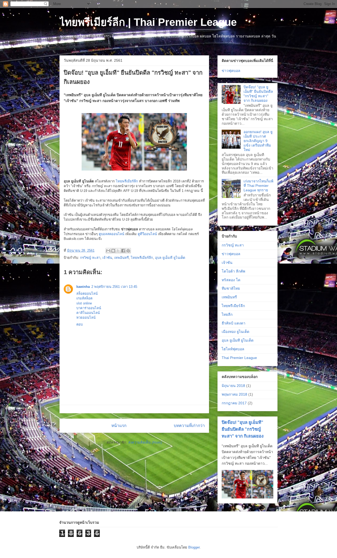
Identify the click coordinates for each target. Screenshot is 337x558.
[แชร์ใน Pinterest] (128, 250)
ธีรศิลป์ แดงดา (233, 323)
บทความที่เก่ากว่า (189, 425)
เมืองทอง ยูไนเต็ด (235, 331)
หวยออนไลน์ (86, 317)
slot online (84, 303)
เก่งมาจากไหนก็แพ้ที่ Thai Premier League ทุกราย (258, 185)
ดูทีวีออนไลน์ (147, 234)
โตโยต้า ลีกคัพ (233, 271)
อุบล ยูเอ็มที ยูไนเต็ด (170, 258)
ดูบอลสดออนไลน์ (111, 234)
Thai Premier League (239, 358)
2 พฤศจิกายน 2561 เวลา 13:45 (114, 287)
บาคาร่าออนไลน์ (88, 308)
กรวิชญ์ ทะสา (90, 258)
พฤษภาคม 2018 (234, 394)
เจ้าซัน (107, 258)
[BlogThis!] (113, 250)
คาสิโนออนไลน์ (88, 313)
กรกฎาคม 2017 (234, 403)
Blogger (194, 547)
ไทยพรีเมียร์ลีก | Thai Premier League (148, 22)
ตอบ (79, 324)
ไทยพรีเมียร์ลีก (127, 181)
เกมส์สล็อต (84, 298)
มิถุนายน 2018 (233, 386)
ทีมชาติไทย (231, 288)
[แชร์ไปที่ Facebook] (123, 250)
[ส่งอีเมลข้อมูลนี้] (108, 250)
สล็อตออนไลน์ (87, 293)
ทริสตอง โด (231, 280)
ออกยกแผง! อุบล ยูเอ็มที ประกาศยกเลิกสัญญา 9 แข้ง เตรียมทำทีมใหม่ (258, 141)
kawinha (83, 287)
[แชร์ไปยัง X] (118, 250)
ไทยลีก (227, 314)
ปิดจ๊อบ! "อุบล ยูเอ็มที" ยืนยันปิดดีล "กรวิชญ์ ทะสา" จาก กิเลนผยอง (258, 93)
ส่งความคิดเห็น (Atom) (145, 442)
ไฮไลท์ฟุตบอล (233, 349)
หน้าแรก (118, 425)
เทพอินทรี (121, 258)
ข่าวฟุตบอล (231, 71)
